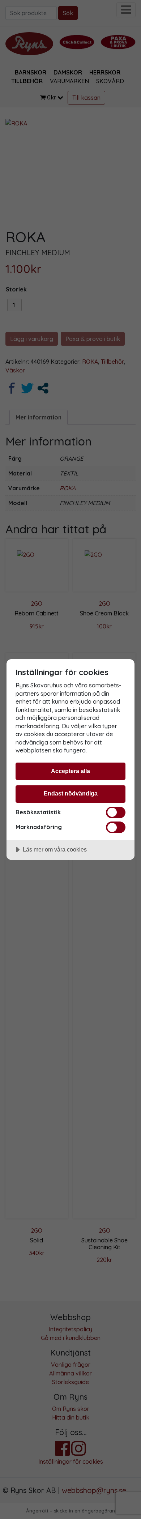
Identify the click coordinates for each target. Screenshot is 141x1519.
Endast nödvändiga (71, 793)
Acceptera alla (70, 771)
